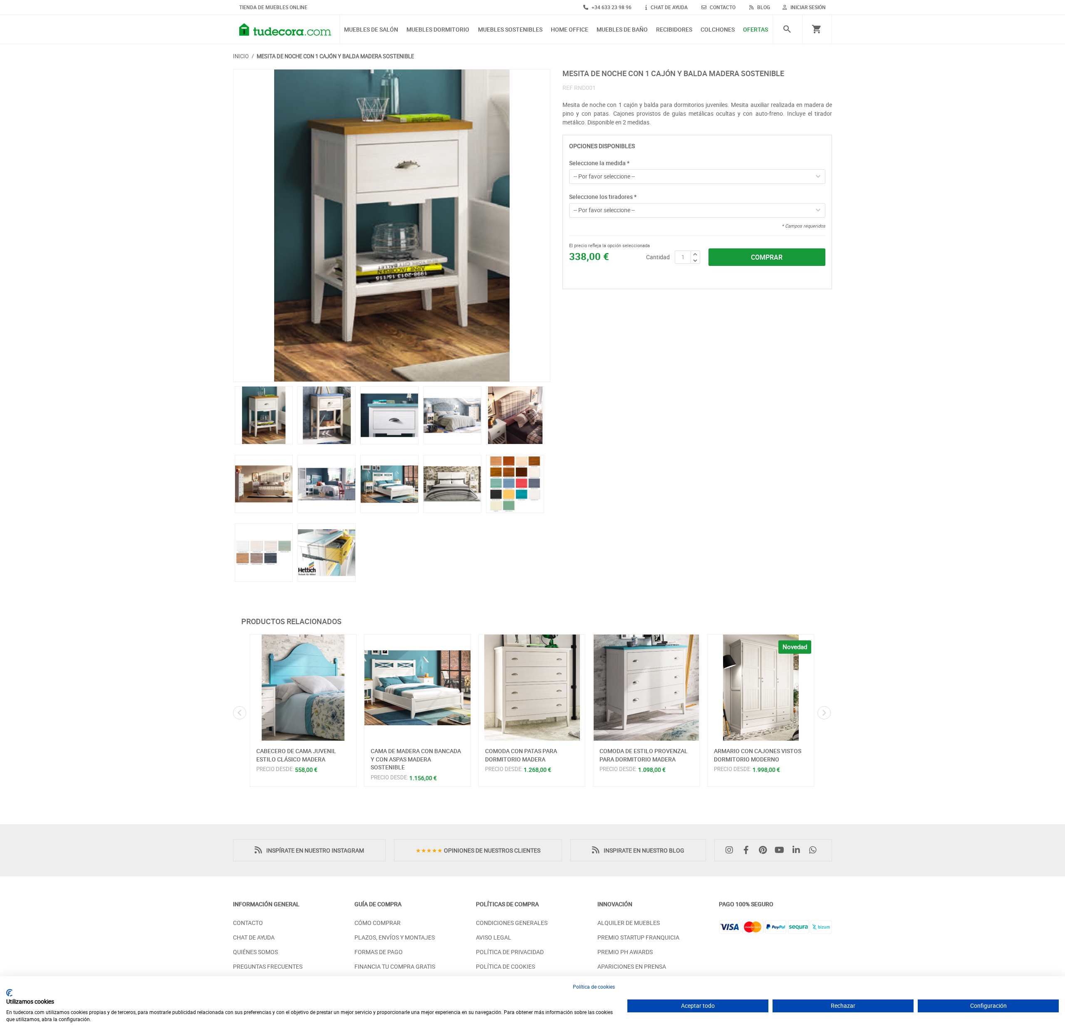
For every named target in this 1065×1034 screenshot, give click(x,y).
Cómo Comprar (377, 923)
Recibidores (674, 29)
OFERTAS (755, 29)
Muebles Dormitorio (437, 29)
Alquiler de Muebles (628, 923)
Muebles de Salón (371, 29)
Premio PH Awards (625, 952)
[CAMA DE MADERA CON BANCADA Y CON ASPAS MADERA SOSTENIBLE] (417, 688)
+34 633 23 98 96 (611, 7)
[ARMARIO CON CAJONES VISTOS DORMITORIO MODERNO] (761, 688)
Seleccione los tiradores (603, 197)
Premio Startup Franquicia (638, 937)
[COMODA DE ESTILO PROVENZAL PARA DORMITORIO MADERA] (646, 688)
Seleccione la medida (599, 163)
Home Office (569, 29)
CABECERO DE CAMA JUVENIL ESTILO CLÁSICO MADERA (296, 755)
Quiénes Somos (255, 952)
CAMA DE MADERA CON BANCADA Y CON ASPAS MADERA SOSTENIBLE (416, 759)
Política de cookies (594, 986)
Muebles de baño (622, 29)
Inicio (241, 56)
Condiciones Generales (511, 923)
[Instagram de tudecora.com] (731, 850)
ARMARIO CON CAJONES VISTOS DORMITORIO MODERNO (757, 755)
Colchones (718, 29)
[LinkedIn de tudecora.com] (798, 850)
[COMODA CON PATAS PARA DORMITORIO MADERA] (532, 688)
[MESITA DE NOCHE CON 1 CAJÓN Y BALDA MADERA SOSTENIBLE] (391, 225)
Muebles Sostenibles (510, 29)
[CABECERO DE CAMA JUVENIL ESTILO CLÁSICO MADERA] (303, 688)
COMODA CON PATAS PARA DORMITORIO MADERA (521, 755)
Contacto (248, 923)
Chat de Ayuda (254, 937)
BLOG (763, 7)
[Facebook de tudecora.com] (748, 850)
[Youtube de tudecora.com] (781, 850)
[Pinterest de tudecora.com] (764, 850)
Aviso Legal (493, 937)
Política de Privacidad (510, 952)
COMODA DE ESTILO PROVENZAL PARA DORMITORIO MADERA (643, 755)
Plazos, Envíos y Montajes (394, 937)
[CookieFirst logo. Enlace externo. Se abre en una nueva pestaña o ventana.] (9, 993)
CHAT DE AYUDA (668, 7)
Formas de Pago (378, 952)
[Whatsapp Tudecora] (815, 850)
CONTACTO (722, 7)
